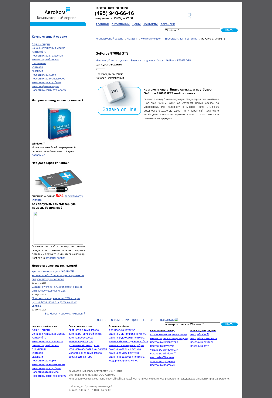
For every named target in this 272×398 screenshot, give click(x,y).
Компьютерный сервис (109, 38)
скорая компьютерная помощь (168, 334)
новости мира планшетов (47, 55)
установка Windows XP (164, 349)
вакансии (37, 70)
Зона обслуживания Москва (48, 48)
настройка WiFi (199, 334)
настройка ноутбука (162, 345)
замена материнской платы (85, 333)
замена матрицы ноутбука (125, 349)
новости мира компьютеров (48, 78)
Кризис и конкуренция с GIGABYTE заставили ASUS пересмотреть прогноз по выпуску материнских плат (58, 275)
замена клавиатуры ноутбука (126, 345)
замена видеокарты (81, 341)
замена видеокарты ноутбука (126, 337)
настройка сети (199, 345)
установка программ (162, 361)
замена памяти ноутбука (124, 352)
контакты (37, 67)
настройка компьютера (164, 342)
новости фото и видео (45, 86)
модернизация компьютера (85, 352)
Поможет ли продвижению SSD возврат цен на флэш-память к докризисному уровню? (56, 302)
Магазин (132, 38)
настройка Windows (162, 357)
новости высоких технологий (49, 90)
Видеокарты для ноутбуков (180, 38)
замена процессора (81, 337)
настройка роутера (202, 342)
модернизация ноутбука (123, 360)
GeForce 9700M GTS (178, 60)
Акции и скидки (41, 44)
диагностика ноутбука (122, 330)
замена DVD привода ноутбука (127, 333)
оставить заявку (55, 257)
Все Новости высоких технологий (65, 313)
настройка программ (162, 365)
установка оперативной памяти (88, 349)
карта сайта (39, 51)
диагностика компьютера (84, 330)
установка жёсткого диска (84, 345)
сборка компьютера (80, 356)
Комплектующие (151, 38)
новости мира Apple (44, 74)
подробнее (38, 155)
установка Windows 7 (163, 353)
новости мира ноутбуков (46, 82)
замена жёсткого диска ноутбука (128, 341)
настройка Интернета (203, 338)
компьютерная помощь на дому (169, 338)
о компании (39, 63)
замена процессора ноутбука (126, 356)
